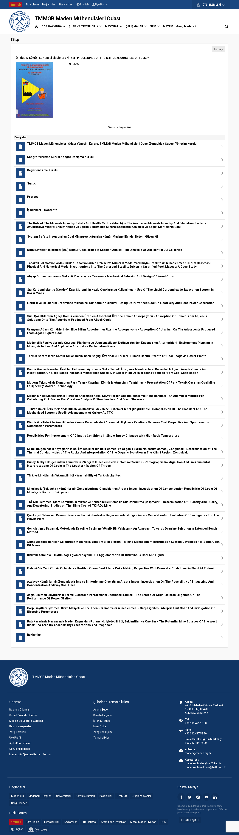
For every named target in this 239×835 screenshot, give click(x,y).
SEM (153, 26)
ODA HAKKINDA (52, 26)
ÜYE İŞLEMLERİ (211, 4)
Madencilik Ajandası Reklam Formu (30, 754)
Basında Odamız (19, 709)
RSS (163, 821)
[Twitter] (190, 797)
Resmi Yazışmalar (20, 726)
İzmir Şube (99, 726)
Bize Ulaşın (32, 4)
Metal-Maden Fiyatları (143, 821)
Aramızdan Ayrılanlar (113, 821)
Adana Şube (100, 709)
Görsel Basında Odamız (23, 715)
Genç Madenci (186, 26)
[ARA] (227, 26)
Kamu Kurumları (85, 795)
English (84, 4)
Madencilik (17, 795)
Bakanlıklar (106, 795)
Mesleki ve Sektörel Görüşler (26, 720)
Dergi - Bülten (19, 803)
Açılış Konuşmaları (20, 743)
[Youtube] (206, 797)
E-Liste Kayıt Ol (190, 820)
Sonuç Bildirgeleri (19, 748)
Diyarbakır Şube (102, 715)
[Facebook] (181, 797)
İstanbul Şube (101, 720)
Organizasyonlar (141, 795)
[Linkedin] (215, 797)
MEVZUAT (112, 26)
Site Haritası (65, 4)
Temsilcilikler (101, 737)
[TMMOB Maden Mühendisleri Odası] (19, 21)
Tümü (217, 49)
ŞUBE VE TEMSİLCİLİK (84, 26)
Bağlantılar (48, 4)
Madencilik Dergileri (40, 795)
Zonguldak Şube (103, 732)
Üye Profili (15, 737)
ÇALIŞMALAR (134, 26)
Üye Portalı (101, 4)
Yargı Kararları (17, 732)
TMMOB (122, 795)
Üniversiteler (63, 795)
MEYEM (168, 26)
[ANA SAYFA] (37, 26)
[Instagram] (198, 797)
